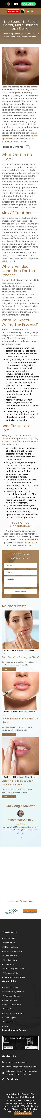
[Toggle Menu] (32, 11)
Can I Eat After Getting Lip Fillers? (20, 657)
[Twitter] (12, 1079)
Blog (33, 1094)
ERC (16, 4)
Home (5, 33)
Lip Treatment (17, 33)
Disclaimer (17, 1109)
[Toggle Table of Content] (26, 147)
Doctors (26, 1094)
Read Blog (9, 669)
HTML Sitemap (26, 1097)
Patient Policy (30, 1109)
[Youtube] (16, 1079)
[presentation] (21, 837)
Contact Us (12, 1097)
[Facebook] (3, 1079)
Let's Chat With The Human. (23, 1113)
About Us (16, 1094)
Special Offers (13, 11)
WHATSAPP (29, 4)
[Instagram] (8, 1079)
